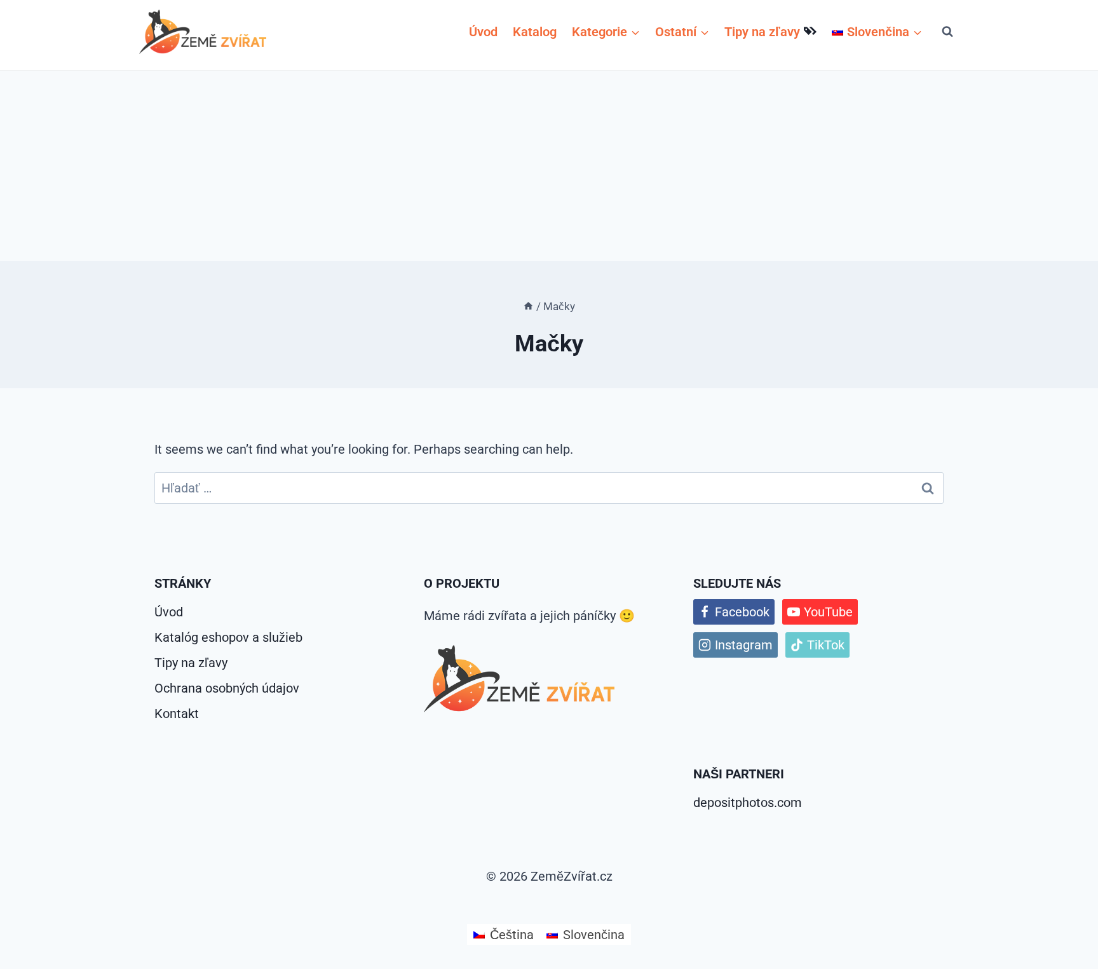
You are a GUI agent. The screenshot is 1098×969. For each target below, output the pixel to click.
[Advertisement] (549, 166)
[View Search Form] (947, 31)
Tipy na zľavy (762, 31)
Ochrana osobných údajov (226, 688)
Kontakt (176, 713)
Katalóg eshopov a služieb (228, 637)
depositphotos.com (747, 802)
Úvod (483, 31)
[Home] (528, 306)
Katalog (535, 31)
